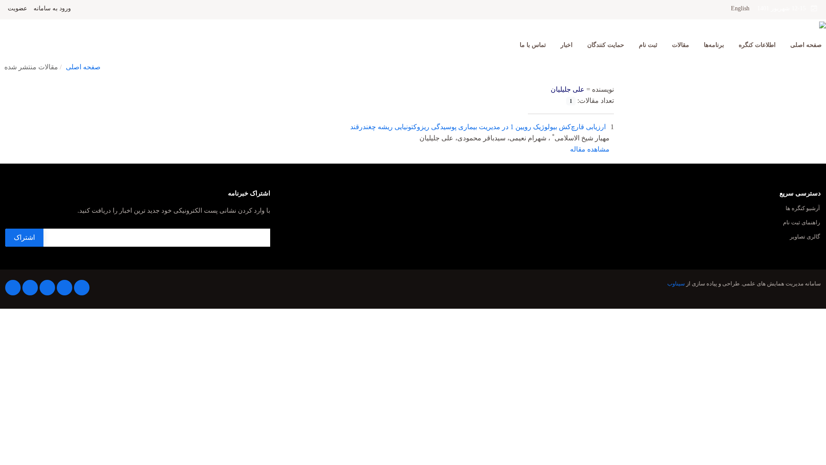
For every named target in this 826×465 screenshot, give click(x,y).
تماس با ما (533, 45)
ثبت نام (648, 45)
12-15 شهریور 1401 (784, 8)
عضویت (17, 8)
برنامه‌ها (714, 45)
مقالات (680, 45)
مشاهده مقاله (590, 149)
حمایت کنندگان (605, 45)
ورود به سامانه (52, 8)
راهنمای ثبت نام (801, 223)
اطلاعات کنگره (757, 45)
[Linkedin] (47, 287)
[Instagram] (30, 287)
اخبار (567, 45)
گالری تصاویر (805, 237)
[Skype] (13, 287)
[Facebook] (81, 287)
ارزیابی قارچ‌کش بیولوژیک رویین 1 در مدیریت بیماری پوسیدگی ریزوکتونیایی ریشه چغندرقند (478, 126)
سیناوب (676, 284)
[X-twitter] (64, 287)
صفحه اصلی (806, 45)
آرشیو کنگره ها (803, 208)
